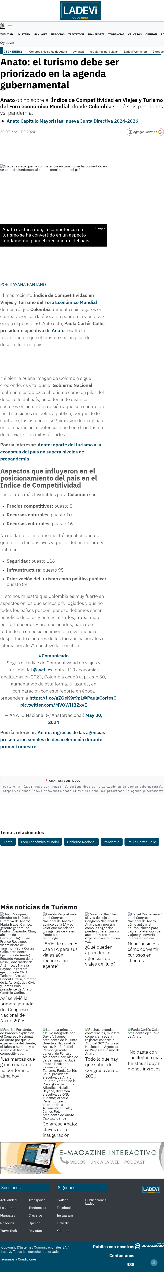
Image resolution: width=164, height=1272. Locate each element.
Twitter (62, 1200)
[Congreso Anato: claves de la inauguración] (61, 1074)
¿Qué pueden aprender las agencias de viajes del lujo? (100, 955)
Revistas (35, 1230)
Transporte (96, 34)
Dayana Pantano (28, 284)
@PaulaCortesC (99, 698)
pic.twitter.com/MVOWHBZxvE (53, 705)
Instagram (65, 1215)
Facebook (64, 1207)
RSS (130, 1264)
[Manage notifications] (154, 1262)
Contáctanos (121, 1255)
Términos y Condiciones (18, 1259)
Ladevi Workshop (135, 52)
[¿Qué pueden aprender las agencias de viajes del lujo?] (103, 927)
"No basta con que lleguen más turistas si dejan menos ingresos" (145, 1060)
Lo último (23, 34)
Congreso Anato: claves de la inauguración (60, 1129)
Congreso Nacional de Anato (48, 52)
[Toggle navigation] (9, 26)
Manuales (40, 34)
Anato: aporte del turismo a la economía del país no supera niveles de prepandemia (50, 451)
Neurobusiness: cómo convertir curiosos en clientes (144, 951)
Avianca (78, 52)
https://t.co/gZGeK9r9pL (56, 698)
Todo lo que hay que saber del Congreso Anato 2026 (101, 1067)
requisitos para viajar (104, 52)
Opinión (151, 34)
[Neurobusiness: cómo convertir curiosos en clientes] (146, 926)
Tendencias (116, 34)
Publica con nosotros (113, 1246)
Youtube (63, 1230)
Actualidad (8, 1200)
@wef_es (43, 669)
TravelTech (76, 34)
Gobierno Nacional (81, 842)
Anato (8, 842)
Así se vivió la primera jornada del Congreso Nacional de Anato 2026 (17, 1009)
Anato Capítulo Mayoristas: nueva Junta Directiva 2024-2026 (72, 121)
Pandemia (111, 842)
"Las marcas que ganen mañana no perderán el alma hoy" (17, 1067)
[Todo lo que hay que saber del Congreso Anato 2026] (103, 1041)
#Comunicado (54, 655)
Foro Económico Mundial (70, 302)
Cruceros (135, 34)
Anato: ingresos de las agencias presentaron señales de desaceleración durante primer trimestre (52, 739)
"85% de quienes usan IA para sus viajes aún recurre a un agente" (60, 954)
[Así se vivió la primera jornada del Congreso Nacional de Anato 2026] (18, 953)
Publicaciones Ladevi (96, 1201)
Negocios (57, 34)
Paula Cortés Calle (142, 842)
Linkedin (63, 1223)
